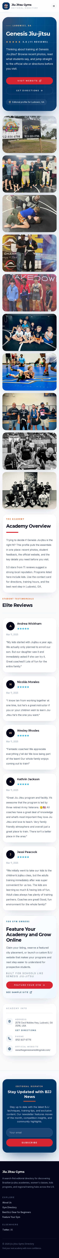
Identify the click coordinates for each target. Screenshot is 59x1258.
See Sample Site (17, 992)
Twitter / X (7, 1229)
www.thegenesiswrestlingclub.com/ (32, 1050)
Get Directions (27, 90)
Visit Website (28, 81)
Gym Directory (9, 1207)
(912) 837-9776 (23, 1039)
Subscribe (30, 1142)
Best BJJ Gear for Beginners (16, 1212)
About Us (6, 1202)
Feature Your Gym (27, 985)
